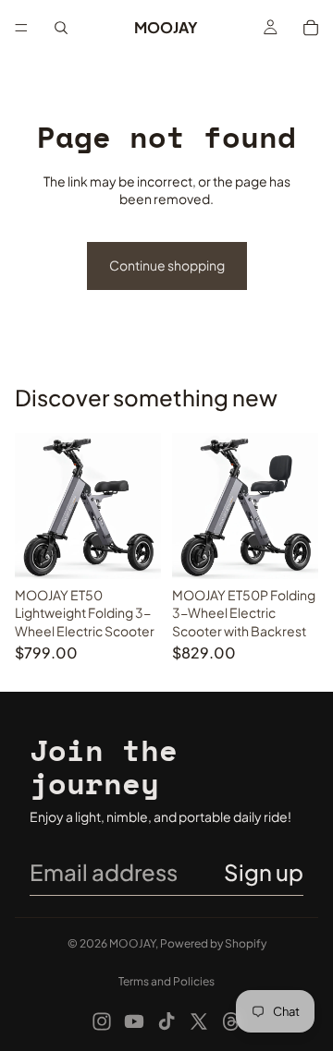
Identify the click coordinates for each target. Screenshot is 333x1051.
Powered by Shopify (213, 943)
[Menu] (21, 27)
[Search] (61, 27)
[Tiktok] (166, 1021)
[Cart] (310, 27)
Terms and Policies (166, 981)
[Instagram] (102, 1021)
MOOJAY (132, 943)
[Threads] (231, 1021)
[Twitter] (199, 1021)
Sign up (263, 872)
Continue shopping (167, 265)
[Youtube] (134, 1021)
